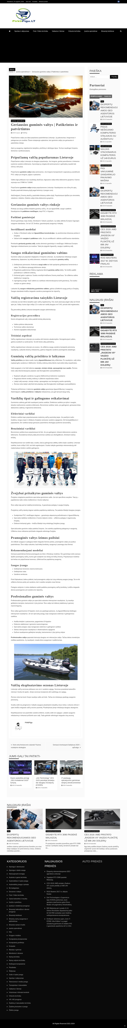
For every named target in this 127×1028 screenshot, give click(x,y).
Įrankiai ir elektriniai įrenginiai (19, 906)
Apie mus (28, 1)
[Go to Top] (125, 1026)
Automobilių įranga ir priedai (19, 884)
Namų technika (14, 957)
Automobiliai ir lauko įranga (18, 881)
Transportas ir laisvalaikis (18, 985)
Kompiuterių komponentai (108, 210)
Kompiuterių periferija (107, 254)
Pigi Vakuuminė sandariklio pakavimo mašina (108, 174)
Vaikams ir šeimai (58, 31)
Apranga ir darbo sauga (17, 870)
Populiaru (96, 96)
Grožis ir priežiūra (15, 902)
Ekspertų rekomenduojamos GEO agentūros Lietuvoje (109, 110)
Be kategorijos (14, 888)
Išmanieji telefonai (107, 31)
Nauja (107, 96)
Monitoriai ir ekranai (16, 953)
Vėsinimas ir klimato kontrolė (19, 992)
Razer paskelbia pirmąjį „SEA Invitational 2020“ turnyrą (19, 780)
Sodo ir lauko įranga (16, 974)
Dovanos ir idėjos (15, 891)
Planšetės (12, 967)
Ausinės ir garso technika (18, 877)
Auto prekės (92, 861)
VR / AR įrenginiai (15, 999)
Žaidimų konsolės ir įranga (18, 1006)
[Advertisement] (63, 49)
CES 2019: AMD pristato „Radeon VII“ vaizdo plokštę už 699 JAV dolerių (101, 837)
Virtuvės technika (74, 31)
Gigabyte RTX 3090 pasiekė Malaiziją (109, 216)
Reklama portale (43, 1)
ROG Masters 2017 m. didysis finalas (109, 261)
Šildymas (12, 971)
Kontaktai (34, 1)
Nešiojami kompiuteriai (17, 964)
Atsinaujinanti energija (17, 874)
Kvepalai (12, 946)
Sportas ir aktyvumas (21, 31)
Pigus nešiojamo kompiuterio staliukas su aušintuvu (108, 133)
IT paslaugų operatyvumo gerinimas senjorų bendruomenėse (71, 780)
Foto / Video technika (40, 31)
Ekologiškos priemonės (98, 89)
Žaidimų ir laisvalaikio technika (20, 1003)
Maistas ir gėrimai (15, 950)
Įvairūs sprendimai (90, 31)
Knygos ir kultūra (15, 935)
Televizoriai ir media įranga (18, 982)
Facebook (119, 1)
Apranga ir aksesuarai (16, 867)
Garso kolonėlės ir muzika (18, 899)
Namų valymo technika (17, 960)
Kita (102, 101)
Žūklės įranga (14, 1010)
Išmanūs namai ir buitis (17, 925)
